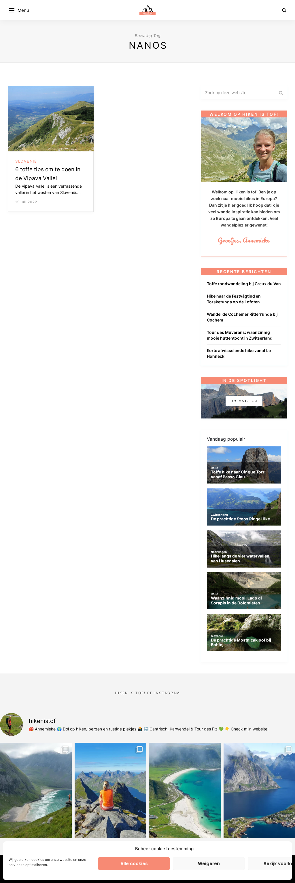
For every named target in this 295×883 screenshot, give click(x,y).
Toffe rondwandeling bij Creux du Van (244, 283)
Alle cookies (134, 864)
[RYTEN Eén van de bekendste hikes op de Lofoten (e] (36, 790)
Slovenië (26, 161)
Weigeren (209, 864)
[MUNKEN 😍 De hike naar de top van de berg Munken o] (110, 790)
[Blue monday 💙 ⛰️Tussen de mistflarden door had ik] (185, 790)
